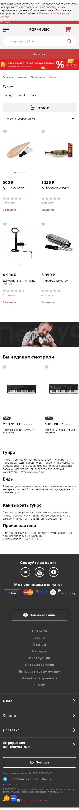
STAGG (38, 539)
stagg (8, 95)
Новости (39, 631)
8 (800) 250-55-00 (41, 773)
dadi (33, 95)
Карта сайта (10, 784)
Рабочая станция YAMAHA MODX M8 (18, 431)
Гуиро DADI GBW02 (14, 188)
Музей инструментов (39, 678)
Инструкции (39, 658)
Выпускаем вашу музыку (39, 671)
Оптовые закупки (39, 665)
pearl (21, 95)
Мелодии (39, 651)
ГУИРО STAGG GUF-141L (55, 188)
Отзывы (39, 644)
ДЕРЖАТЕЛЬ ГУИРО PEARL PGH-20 (19, 282)
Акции (39, 638)
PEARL (27, 539)
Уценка (39, 685)
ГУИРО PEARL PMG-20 (54, 280)
